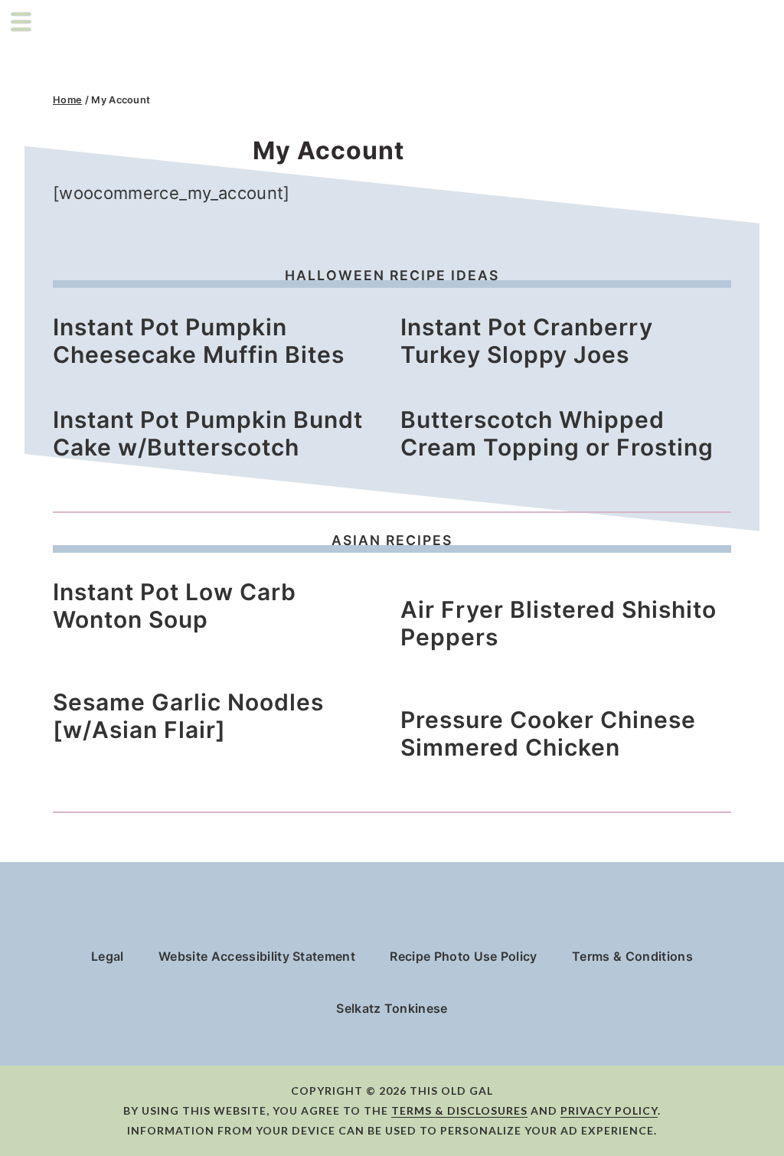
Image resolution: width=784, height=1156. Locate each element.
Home (67, 100)
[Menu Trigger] (21, 21)
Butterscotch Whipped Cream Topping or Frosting (557, 433)
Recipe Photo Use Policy (463, 956)
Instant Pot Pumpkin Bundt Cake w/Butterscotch (208, 433)
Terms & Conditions (632, 956)
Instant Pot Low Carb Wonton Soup (174, 605)
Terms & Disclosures (459, 1110)
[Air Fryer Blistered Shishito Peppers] (565, 587)
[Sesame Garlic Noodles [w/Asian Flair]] (133, 679)
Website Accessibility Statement (256, 956)
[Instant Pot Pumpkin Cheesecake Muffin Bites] (172, 304)
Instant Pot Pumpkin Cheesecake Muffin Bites (199, 340)
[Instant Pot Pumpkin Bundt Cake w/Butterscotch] (179, 397)
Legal (107, 956)
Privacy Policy (609, 1110)
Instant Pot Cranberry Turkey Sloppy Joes (526, 340)
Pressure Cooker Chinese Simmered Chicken (548, 733)
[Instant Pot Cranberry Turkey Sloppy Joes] (509, 304)
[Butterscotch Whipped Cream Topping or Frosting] (509, 397)
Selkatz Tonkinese (391, 1008)
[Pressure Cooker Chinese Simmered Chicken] (565, 697)
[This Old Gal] (147, 55)
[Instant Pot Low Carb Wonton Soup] (146, 569)
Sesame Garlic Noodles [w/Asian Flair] (188, 715)
